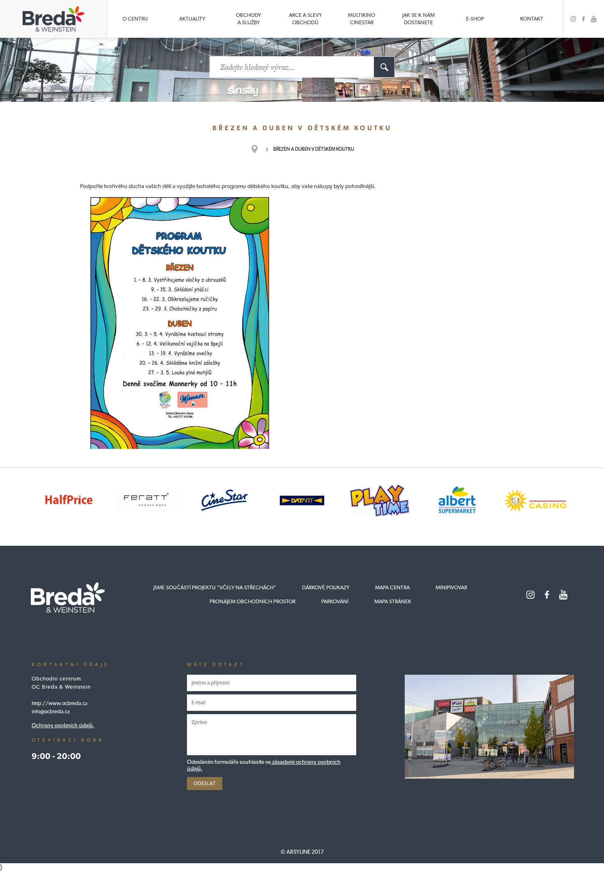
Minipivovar (451, 587)
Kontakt (531, 19)
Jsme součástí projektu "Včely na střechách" (214, 587)
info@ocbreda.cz (51, 711)
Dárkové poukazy (325, 587)
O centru (135, 19)
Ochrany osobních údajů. (63, 725)
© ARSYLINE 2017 (302, 851)
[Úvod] (258, 149)
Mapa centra (392, 587)
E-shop (475, 19)
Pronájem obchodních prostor (252, 601)
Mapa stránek (392, 601)
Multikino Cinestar (361, 18)
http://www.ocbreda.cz (60, 703)
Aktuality (192, 19)
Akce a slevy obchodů (305, 18)
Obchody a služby (248, 18)
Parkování (334, 601)
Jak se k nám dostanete (418, 18)
